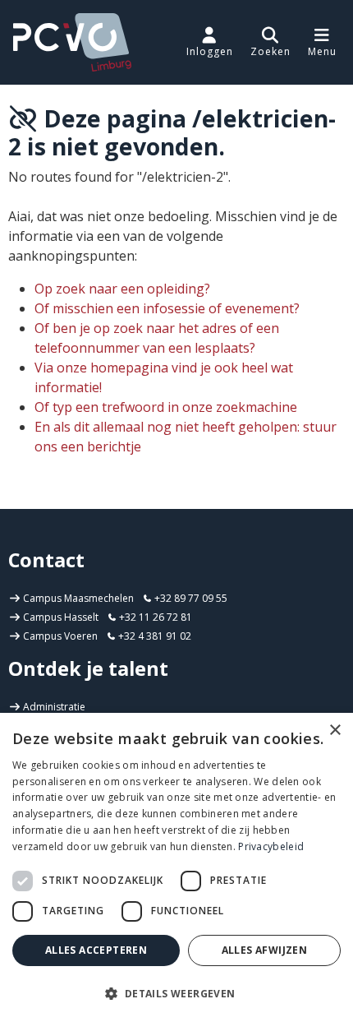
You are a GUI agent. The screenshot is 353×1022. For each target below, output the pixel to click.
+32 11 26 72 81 (154, 617)
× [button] (334, 730)
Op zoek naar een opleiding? (122, 289)
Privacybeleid (271, 846)
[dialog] (176, 867)
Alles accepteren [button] (96, 950)
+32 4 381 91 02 (153, 636)
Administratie (54, 707)
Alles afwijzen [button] (265, 950)
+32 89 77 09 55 (189, 598)
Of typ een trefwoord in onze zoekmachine (165, 407)
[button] (270, 42)
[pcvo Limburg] (72, 42)
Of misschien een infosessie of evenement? (167, 308)
